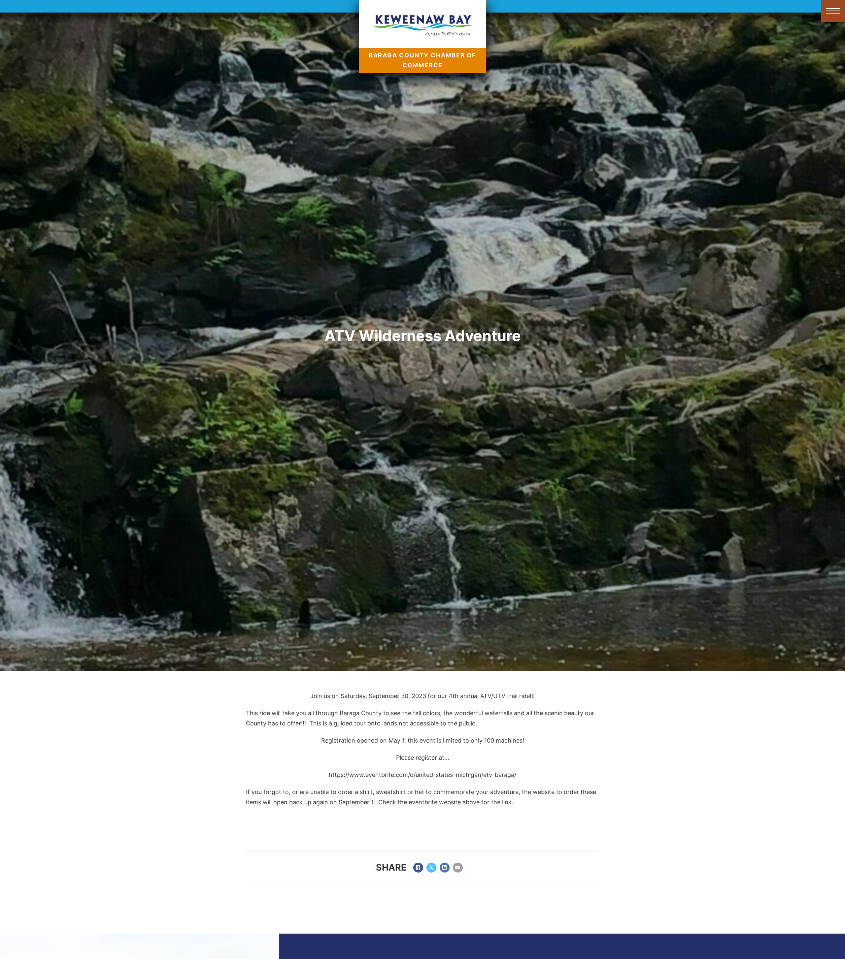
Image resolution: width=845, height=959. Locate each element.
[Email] (458, 868)
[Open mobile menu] (833, 11)
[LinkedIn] (445, 868)
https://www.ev (350, 774)
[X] (431, 868)
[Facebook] (418, 868)
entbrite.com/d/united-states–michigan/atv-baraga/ (444, 774)
